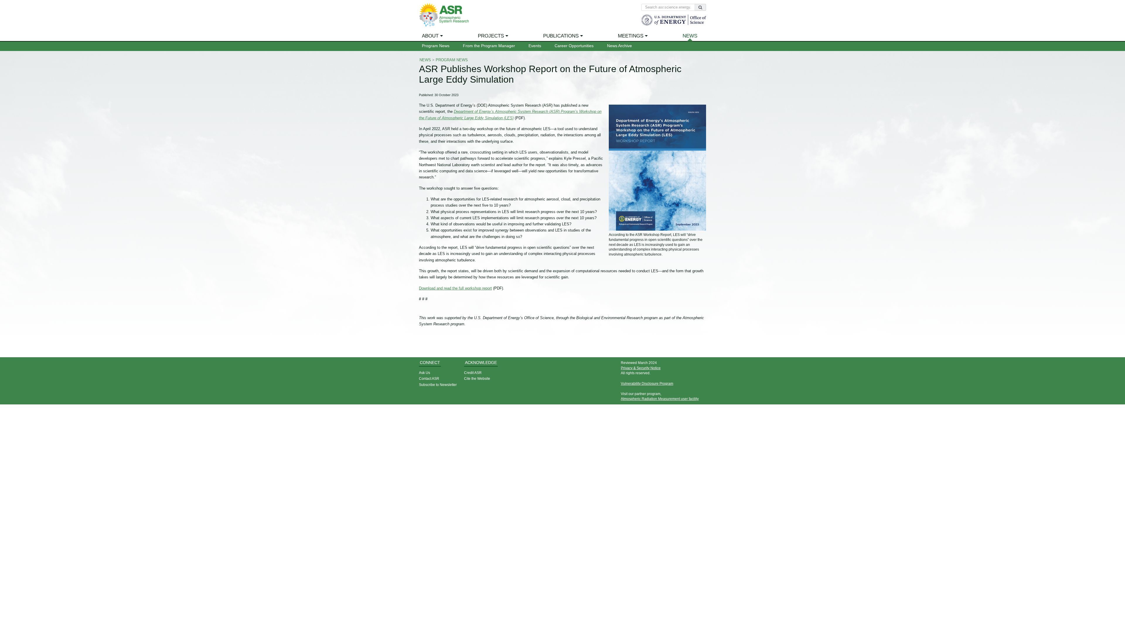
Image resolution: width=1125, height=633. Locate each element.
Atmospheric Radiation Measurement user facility (660, 399)
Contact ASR (429, 378)
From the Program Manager (489, 46)
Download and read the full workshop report (455, 288)
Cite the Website (477, 378)
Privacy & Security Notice (641, 368)
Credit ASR (473, 373)
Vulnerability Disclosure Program (647, 383)
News (690, 36)
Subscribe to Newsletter (438, 385)
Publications (561, 36)
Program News (435, 46)
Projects (491, 36)
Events (535, 46)
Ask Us (424, 373)
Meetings (630, 36)
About (430, 36)
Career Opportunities (574, 46)
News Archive (619, 46)
